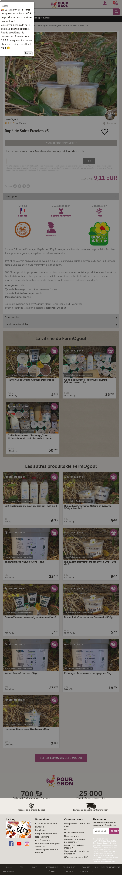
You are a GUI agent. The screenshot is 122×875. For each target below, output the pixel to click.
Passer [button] (4, 5)
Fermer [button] (28, 53)
